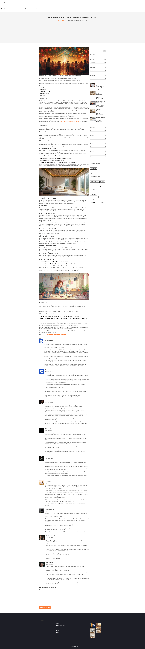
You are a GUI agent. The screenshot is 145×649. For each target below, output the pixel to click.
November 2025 (98, 151)
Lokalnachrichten (98, 80)
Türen (98, 72)
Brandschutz (93, 204)
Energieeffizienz (94, 171)
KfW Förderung (94, 178)
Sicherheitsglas (101, 202)
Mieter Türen (4, 8)
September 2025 (98, 156)
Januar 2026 (98, 146)
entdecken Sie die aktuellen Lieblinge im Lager (69, 121)
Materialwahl (43, 89)
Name (41, 601)
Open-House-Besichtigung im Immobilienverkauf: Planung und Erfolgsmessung (100, 112)
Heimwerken (98, 70)
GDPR (57, 630)
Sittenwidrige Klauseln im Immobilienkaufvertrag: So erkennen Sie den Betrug (101, 86)
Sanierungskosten (25, 8)
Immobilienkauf (94, 199)
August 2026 (98, 127)
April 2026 (98, 138)
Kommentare (42, 589)
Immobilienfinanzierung (95, 176)
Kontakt (57, 632)
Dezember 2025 (98, 148)
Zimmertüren (93, 202)
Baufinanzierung (94, 173)
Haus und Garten (98, 75)
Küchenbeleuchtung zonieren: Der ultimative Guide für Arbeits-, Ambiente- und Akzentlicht (100, 104)
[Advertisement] (72, 30)
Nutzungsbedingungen (60, 625)
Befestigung (63, 334)
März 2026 (98, 140)
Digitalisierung (98, 67)
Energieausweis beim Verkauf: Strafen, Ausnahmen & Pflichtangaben (100, 119)
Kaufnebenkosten (94, 184)
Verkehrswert (93, 194)
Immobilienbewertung (95, 191)
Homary (49, 231)
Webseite (75, 601)
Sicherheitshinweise (44, 93)
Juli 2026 (98, 130)
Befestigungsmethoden (45, 91)
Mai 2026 (98, 135)
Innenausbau (93, 186)
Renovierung (98, 56)
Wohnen (64, 20)
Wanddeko (58, 334)
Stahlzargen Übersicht (14, 8)
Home (59, 20)
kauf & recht (98, 62)
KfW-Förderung (101, 186)
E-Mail (58, 601)
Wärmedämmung (94, 197)
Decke (53, 334)
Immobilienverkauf (94, 165)
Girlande (48, 334)
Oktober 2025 (98, 154)
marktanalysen (98, 78)
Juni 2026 (98, 132)
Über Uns (58, 623)
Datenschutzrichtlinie (60, 628)
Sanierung (102, 181)
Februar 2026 (98, 143)
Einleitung (42, 87)
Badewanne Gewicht (35, 8)
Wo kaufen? (42, 95)
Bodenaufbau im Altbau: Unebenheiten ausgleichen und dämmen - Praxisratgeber (99, 95)
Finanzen (98, 59)
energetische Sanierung (95, 163)
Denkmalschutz (94, 189)
